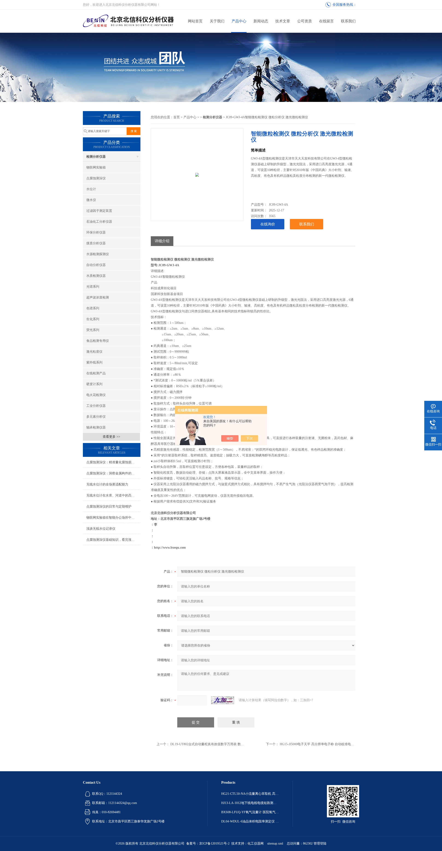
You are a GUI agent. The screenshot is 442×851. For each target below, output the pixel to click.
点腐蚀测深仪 (96, 178)
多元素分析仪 (96, 416)
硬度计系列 (94, 384)
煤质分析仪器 (96, 243)
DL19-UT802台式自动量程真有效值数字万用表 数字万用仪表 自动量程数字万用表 (228, 744)
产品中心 (239, 21)
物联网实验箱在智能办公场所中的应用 (113, 517)
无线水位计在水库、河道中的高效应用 (113, 495)
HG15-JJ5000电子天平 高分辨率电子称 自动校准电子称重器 (322, 744)
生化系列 (92, 319)
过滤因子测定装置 (99, 211)
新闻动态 (260, 21)
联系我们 (348, 21)
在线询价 (267, 224)
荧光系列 (92, 330)
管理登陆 (320, 843)
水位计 (91, 189)
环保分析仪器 (96, 232)
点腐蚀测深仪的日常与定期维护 (108, 506)
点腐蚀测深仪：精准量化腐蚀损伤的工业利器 (113, 462)
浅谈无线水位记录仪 (100, 528)
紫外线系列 (94, 362)
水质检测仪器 (96, 276)
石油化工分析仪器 (99, 221)
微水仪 (91, 200)
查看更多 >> (111, 436)
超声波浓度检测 (97, 297)
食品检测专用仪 (97, 341)
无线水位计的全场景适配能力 (107, 484)
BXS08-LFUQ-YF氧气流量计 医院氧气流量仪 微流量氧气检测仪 (250, 812)
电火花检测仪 (96, 395)
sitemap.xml (275, 843)
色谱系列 (92, 308)
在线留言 (326, 21)
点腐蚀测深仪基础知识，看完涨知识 (112, 539)
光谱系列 (92, 286)
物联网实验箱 (96, 167)
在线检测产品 (96, 373)
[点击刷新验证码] (222, 700)
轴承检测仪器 (96, 427)
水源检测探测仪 (97, 254)
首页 (176, 117)
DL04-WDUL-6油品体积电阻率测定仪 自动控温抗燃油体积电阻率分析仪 (250, 821)
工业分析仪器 (96, 406)
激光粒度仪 (94, 351)
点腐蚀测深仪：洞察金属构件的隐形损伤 (113, 473)
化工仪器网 (255, 843)
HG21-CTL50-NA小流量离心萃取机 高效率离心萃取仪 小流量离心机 (250, 793)
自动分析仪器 (96, 265)
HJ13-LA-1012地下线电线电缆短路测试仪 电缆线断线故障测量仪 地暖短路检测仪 (250, 803)
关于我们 (217, 21)
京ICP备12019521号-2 (214, 843)
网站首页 (195, 21)
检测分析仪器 (96, 156)
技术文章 (282, 21)
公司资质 (304, 21)
